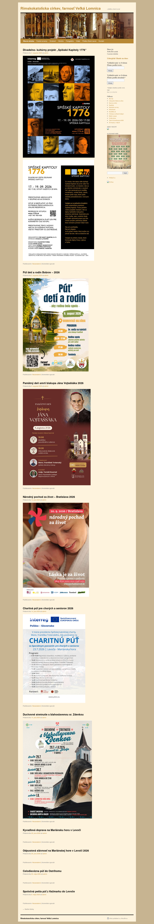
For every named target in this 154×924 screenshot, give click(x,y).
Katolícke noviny (114, 107)
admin (46, 53)
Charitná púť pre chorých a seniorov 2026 (48, 608)
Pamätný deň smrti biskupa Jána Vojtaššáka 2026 (53, 383)
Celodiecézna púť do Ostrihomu (42, 871)
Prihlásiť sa (112, 178)
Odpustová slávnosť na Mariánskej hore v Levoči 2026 (56, 850)
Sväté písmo (112, 118)
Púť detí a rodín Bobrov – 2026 (41, 272)
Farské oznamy (41, 41)
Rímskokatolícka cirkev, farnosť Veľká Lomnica (60, 8)
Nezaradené (36, 264)
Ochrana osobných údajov (116, 114)
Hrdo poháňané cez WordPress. (118, 918)
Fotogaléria (70, 41)
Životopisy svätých (114, 122)
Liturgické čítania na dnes (116, 101)
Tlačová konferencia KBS (116, 120)
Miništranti (112, 109)
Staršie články (28, 909)
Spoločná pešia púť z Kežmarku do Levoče (49, 891)
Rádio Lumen (113, 116)
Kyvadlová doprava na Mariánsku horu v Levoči (52, 830)
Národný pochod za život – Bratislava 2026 (49, 497)
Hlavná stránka (28, 41)
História (61, 41)
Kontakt (101, 41)
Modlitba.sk (112, 112)
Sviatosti (53, 41)
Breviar (111, 99)
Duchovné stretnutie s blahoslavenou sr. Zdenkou (53, 714)
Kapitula (111, 105)
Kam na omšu (113, 103)
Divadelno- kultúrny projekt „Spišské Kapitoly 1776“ (55, 50)
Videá (78, 41)
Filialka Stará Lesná (89, 41)
